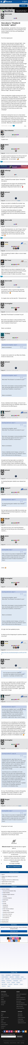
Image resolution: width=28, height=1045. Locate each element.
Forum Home (3, 8)
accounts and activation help (16, 978)
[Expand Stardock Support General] (2, 894)
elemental (10, 984)
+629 (2, 415)
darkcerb (7, 192)
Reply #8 (3, 287)
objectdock (12, 977)
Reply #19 (3, 667)
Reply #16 (3, 544)
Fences (2, 999)
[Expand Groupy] (2, 903)
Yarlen (6, 242)
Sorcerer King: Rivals (20, 1008)
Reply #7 (3, 266)
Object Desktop (4, 994)
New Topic (23, 5)
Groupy (2, 1004)
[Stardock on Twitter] (8, 938)
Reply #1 (3, 136)
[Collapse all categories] (27, 888)
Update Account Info (22, 1022)
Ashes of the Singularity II (21, 994)
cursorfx (8, 982)
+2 (2, 18)
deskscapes (7, 978)
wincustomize (9, 980)
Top (26, 136)
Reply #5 (3, 226)
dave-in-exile (8, 14)
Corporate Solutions (5, 995)
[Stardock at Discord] (11, 941)
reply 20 (14, 753)
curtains (21, 984)
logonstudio (16, 984)
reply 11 (13, 422)
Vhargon (7, 799)
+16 (2, 337)
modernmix (4, 986)
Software (3, 991)
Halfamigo (7, 170)
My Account (20, 1015)
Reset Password (21, 1021)
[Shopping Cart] (25, 1)
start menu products (16, 975)
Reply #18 (3, 650)
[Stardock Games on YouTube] (13, 938)
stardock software (5, 977)
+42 (2, 134)
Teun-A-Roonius (9, 130)
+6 (2, 522)
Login (12, 8)
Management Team (5, 1017)
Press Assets (3, 1022)
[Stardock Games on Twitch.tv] (15, 938)
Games (18, 991)
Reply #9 (3, 312)
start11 (21, 980)
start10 (24, 978)
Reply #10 (3, 339)
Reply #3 (3, 176)
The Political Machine (20, 1002)
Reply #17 (3, 586)
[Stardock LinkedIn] (16, 941)
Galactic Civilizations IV (20, 997)
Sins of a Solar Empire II (20, 999)
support (8, 986)
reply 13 (13, 499)
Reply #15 (3, 525)
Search (8, 8)
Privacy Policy (6, 1042)
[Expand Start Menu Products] (2, 914)
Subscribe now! (14, 931)
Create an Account (21, 1017)
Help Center (20, 1014)
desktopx (3, 980)
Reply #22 (3, 805)
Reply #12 (3, 417)
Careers (2, 1019)
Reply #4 (3, 200)
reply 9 (15, 345)
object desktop (4, 984)
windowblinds (8, 975)
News (2, 1021)
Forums (2, 1028)
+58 (2, 148)
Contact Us (3, 1026)
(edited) (19, 200)
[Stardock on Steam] (20, 938)
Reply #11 (3, 370)
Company (3, 1011)
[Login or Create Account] (23, 1)
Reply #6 (3, 250)
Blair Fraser (8, 260)
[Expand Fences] (2, 901)
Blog (2, 1015)
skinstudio (3, 982)
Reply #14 (3, 494)
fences (3, 975)
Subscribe (19, 1036)
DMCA (18, 1042)
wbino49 (7, 518)
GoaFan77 (7, 411)
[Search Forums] (26, 1)
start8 (3, 978)
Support (20, 1011)
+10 (2, 307)
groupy (22, 977)
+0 (2, 174)
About (2, 1014)
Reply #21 (3, 748)
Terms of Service (13, 1042)
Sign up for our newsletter (8, 1034)
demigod (13, 982)
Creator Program (4, 1024)
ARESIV (7, 145)
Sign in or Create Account (14, 866)
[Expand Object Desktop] (2, 892)
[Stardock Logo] (7, 1)
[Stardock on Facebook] (10, 938)
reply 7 (10, 549)
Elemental (18, 995)
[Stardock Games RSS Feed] (19, 941)
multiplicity (17, 977)
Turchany (7, 333)
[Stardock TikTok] (14, 941)
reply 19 (13, 706)
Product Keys (20, 1019)
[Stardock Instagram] (17, 938)
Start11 (2, 997)
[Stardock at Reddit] (9, 941)
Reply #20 (3, 701)
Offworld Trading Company (21, 1004)
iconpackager (15, 980)
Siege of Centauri (19, 1006)
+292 (2, 264)
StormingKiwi (8, 303)
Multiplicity (3, 1002)
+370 (2, 246)
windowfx (18, 982)
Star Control (18, 1001)
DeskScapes (3, 1001)
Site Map (22, 1042)
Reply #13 (3, 478)
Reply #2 (3, 153)
